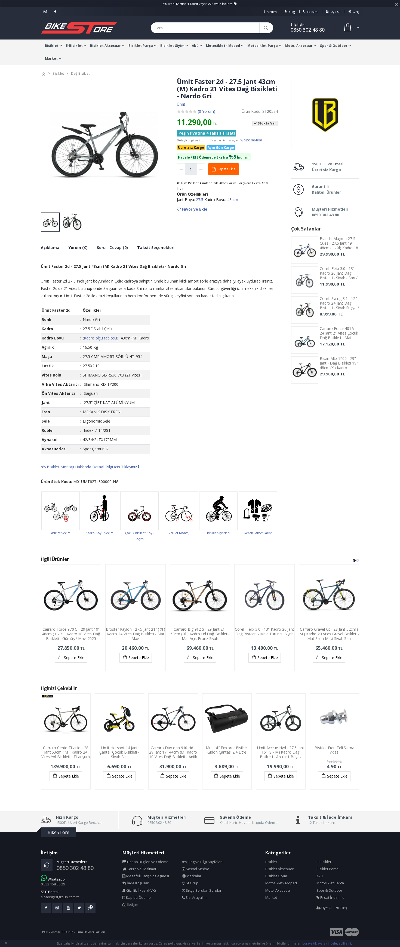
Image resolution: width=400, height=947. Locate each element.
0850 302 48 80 (308, 29)
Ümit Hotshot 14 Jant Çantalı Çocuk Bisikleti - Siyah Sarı (119, 752)
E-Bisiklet (74, 45)
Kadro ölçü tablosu (100, 338)
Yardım (271, 12)
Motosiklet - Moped (223, 45)
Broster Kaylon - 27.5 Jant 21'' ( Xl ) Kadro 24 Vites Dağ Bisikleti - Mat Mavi (135, 634)
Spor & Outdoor (333, 45)
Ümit (181, 104)
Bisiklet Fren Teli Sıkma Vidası (334, 750)
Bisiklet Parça (140, 45)
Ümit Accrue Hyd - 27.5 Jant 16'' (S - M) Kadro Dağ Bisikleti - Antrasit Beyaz (280, 752)
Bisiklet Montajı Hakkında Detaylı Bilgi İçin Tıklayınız (92, 466)
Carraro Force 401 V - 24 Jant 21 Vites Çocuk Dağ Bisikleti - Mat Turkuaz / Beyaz (339, 335)
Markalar (193, 875)
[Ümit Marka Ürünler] (325, 115)
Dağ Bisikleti (81, 73)
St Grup (191, 883)
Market (51, 58)
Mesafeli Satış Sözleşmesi (147, 875)
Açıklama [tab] (50, 247)
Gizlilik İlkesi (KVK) (140, 890)
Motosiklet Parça (262, 45)
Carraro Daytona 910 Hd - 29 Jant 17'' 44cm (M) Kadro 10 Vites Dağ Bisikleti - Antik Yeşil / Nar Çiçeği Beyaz (173, 754)
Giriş (355, 12)
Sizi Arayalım (196, 897)
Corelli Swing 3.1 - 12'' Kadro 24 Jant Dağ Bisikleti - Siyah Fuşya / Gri (339, 305)
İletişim (312, 12)
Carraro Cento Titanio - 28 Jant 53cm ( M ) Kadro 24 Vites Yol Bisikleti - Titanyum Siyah (65, 754)
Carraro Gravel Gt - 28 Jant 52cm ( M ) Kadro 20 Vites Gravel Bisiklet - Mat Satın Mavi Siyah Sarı (329, 634)
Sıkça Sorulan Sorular (203, 890)
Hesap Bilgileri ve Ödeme (147, 861)
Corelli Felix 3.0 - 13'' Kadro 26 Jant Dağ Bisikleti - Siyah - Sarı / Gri (338, 275)
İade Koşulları (137, 883)
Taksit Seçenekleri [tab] (155, 247)
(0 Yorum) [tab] (206, 111)
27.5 (200, 199)
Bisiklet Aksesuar (105, 45)
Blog (292, 12)
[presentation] (47, 144)
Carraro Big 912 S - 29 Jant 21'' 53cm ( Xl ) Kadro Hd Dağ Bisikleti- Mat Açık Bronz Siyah (199, 634)
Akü (195, 45)
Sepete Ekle (74, 657)
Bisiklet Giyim (172, 45)
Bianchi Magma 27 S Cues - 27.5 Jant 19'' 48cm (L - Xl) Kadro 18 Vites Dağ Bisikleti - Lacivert (339, 247)
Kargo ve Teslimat (141, 868)
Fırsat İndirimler (332, 897)
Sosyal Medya (197, 868)
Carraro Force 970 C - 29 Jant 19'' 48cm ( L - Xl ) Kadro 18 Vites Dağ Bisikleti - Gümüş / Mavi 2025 (71, 634)
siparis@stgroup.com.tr (60, 896)
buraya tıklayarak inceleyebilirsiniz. (327, 943)
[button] (351, 28)
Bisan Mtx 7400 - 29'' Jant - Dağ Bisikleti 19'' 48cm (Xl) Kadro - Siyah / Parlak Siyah (339, 365)
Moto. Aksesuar (299, 45)
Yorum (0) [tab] (78, 247)
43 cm (232, 199)
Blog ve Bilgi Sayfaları (205, 861)
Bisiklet (52, 45)
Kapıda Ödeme (138, 897)
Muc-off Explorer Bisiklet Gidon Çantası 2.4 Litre (227, 750)
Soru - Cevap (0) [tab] (112, 247)
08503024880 (252, 140)
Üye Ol (335, 12)
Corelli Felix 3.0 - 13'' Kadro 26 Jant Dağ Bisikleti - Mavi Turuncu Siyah (264, 631)
